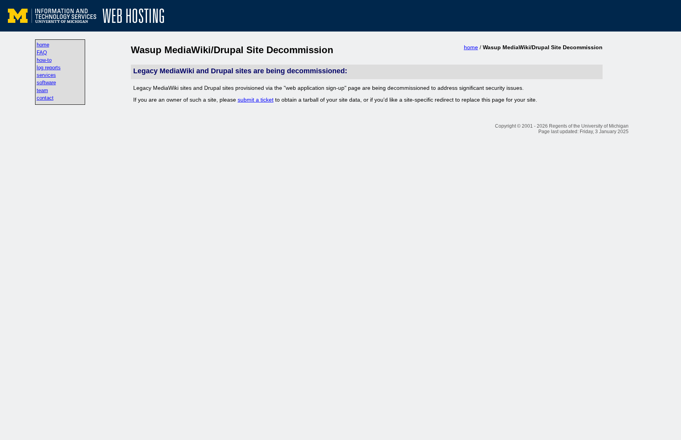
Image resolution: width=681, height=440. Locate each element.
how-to (44, 60)
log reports (49, 68)
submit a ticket (256, 100)
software (46, 82)
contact (45, 98)
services (46, 75)
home (43, 45)
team (42, 90)
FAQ (42, 53)
